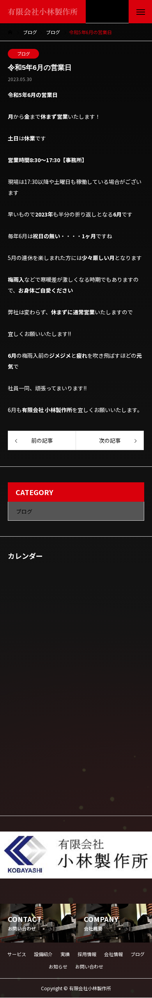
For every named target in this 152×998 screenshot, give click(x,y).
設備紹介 (43, 954)
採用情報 (87, 954)
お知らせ (58, 966)
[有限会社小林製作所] (76, 855)
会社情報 (113, 954)
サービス (16, 954)
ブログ (23, 53)
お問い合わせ (89, 966)
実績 (65, 954)
